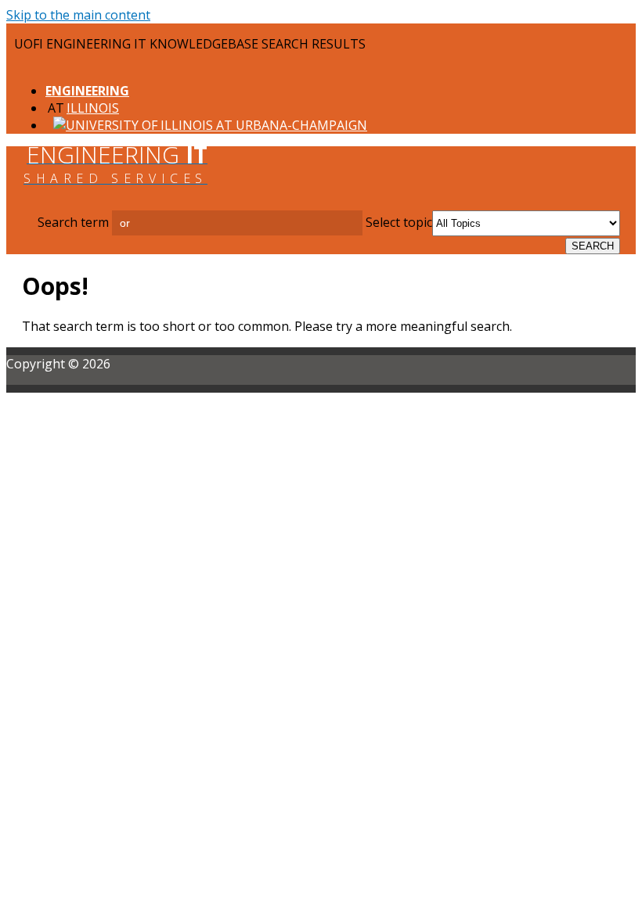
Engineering (87, 90)
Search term (73, 222)
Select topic (399, 222)
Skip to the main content (78, 14)
